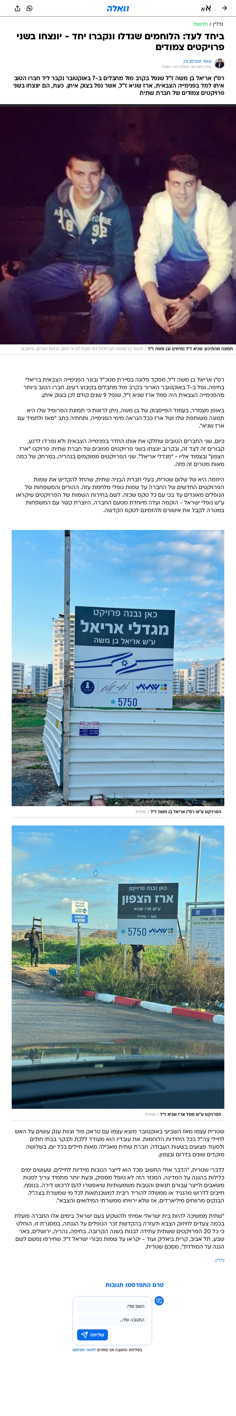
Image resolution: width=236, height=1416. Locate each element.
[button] (206, 8)
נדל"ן (219, 1261)
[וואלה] (118, 8)
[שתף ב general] (17, 8)
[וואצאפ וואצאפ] (29, 8)
